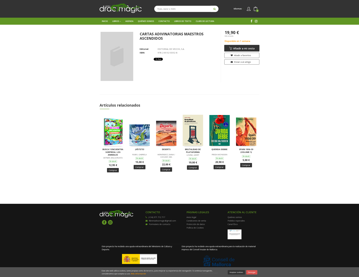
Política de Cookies (195, 227)
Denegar (252, 272)
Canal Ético (233, 224)
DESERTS (166, 149)
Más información (138, 273)
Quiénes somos (235, 217)
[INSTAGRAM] (256, 21)
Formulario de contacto (159, 224)
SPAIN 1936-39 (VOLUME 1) (246, 150)
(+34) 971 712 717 (157, 217)
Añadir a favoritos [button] (242, 55)
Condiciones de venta (196, 220)
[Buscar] (214, 9)
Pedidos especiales (236, 220)
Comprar (113, 170)
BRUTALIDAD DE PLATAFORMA (193, 150)
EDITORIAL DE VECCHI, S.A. (171, 49)
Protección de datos (196, 224)
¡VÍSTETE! (139, 149)
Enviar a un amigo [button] (242, 61)
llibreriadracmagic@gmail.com (162, 220)
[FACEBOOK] (251, 21)
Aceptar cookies (236, 272)
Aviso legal (191, 217)
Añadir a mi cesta (244, 48)
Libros (116, 21)
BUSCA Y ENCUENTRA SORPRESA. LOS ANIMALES (113, 152)
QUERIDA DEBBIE (219, 149)
